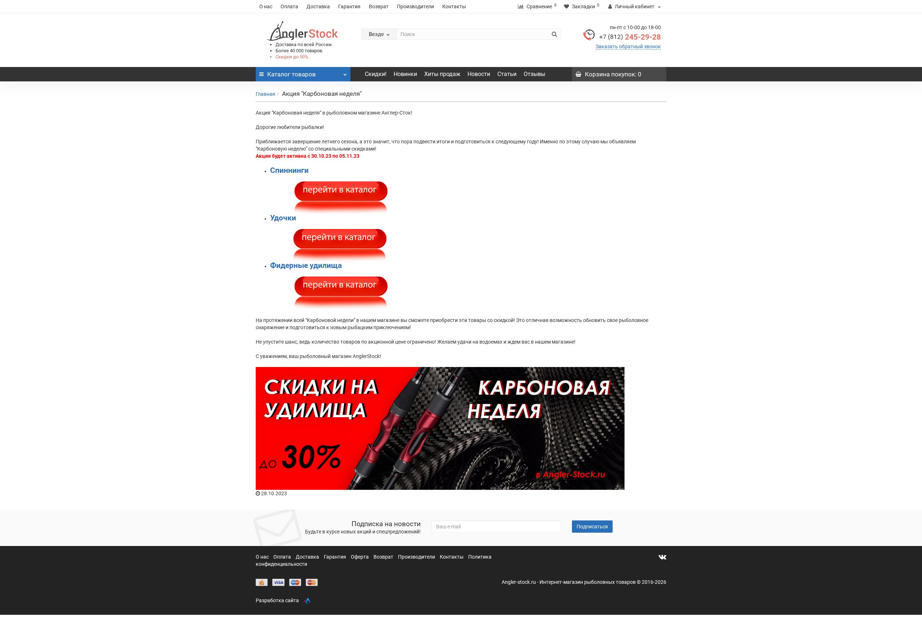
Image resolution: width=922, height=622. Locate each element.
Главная (265, 94)
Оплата (289, 6)
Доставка (318, 6)
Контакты (454, 6)
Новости (478, 74)
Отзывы (534, 74)
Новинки (405, 74)
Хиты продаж (442, 74)
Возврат (379, 6)
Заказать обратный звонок (628, 46)
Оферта (360, 557)
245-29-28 (630, 37)
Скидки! (375, 74)
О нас (265, 6)
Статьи (506, 74)
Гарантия (349, 6)
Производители (415, 6)
